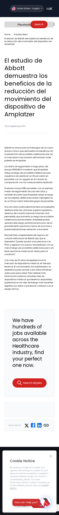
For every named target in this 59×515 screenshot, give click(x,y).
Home (7, 34)
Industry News (21, 34)
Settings (22, 505)
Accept (38, 505)
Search (39, 24)
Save (48, 8)
